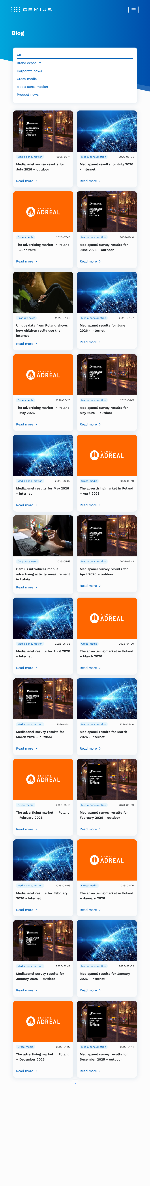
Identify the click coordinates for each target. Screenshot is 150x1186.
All (19, 55)
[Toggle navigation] (133, 9)
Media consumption (32, 87)
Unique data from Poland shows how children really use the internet (42, 330)
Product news (28, 94)
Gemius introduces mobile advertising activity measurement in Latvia (43, 574)
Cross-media (27, 79)
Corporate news (29, 71)
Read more (24, 181)
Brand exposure (29, 63)
